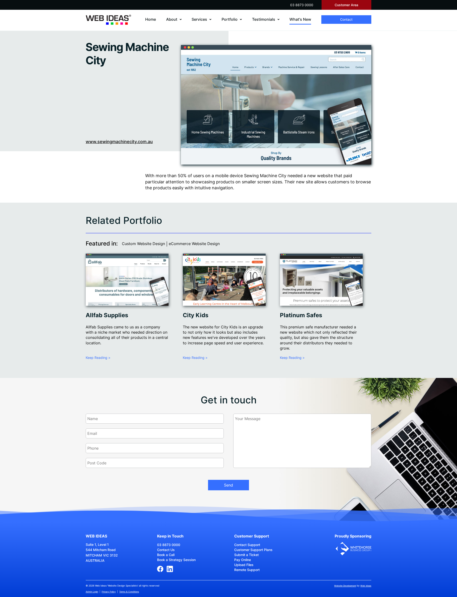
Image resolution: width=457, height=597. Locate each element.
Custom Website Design (143, 243)
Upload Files (243, 565)
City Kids (195, 315)
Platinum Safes (301, 315)
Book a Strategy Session (176, 560)
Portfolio (230, 19)
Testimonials (263, 19)
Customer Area (346, 5)
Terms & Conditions (129, 591)
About (171, 19)
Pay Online (242, 560)
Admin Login (92, 591)
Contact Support (247, 545)
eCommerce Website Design (194, 243)
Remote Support (247, 570)
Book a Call (165, 555)
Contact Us (166, 550)
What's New (300, 19)
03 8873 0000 (301, 5)
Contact (346, 19)
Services (199, 19)
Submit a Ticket (246, 555)
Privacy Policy (109, 591)
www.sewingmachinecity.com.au (119, 141)
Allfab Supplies (107, 315)
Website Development (345, 585)
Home (150, 19)
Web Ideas (365, 585)
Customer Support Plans (253, 550)
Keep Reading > (98, 358)
